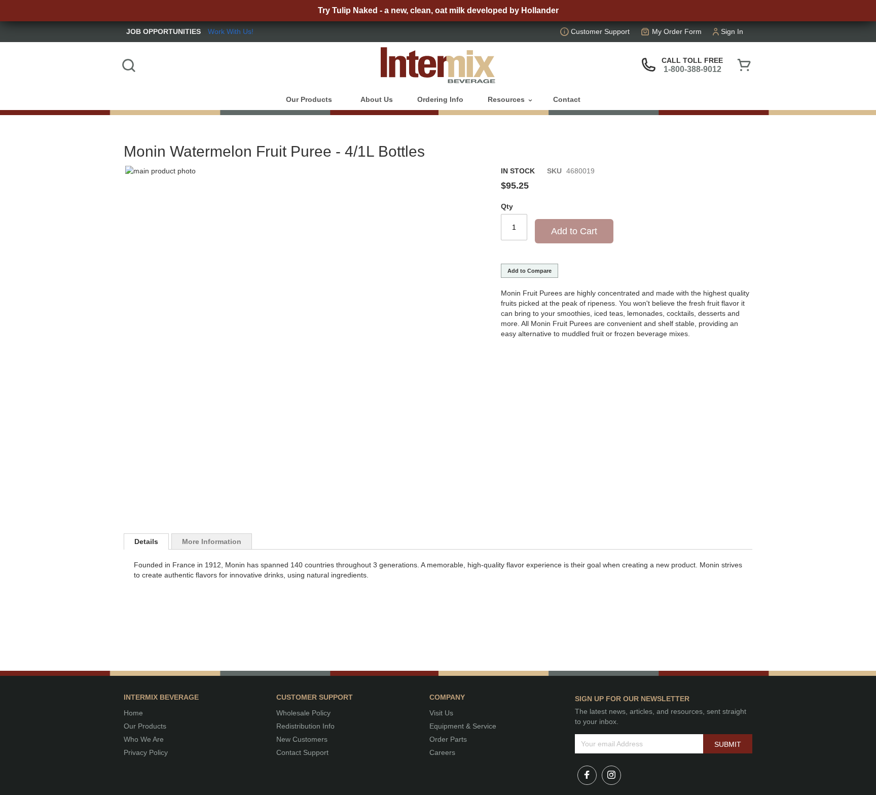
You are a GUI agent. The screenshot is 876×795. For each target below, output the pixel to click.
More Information (211, 541)
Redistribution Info (305, 726)
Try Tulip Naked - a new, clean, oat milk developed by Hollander (438, 10)
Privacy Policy (146, 752)
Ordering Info (440, 99)
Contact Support (302, 752)
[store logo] (438, 65)
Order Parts (448, 739)
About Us (376, 99)
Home (133, 713)
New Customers (301, 739)
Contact (566, 99)
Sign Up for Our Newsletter (632, 699)
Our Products (145, 726)
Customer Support (600, 31)
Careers (442, 752)
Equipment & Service (462, 726)
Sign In (732, 31)
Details (146, 541)
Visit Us (441, 713)
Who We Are (144, 739)
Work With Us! (230, 31)
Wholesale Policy (303, 713)
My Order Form (677, 31)
